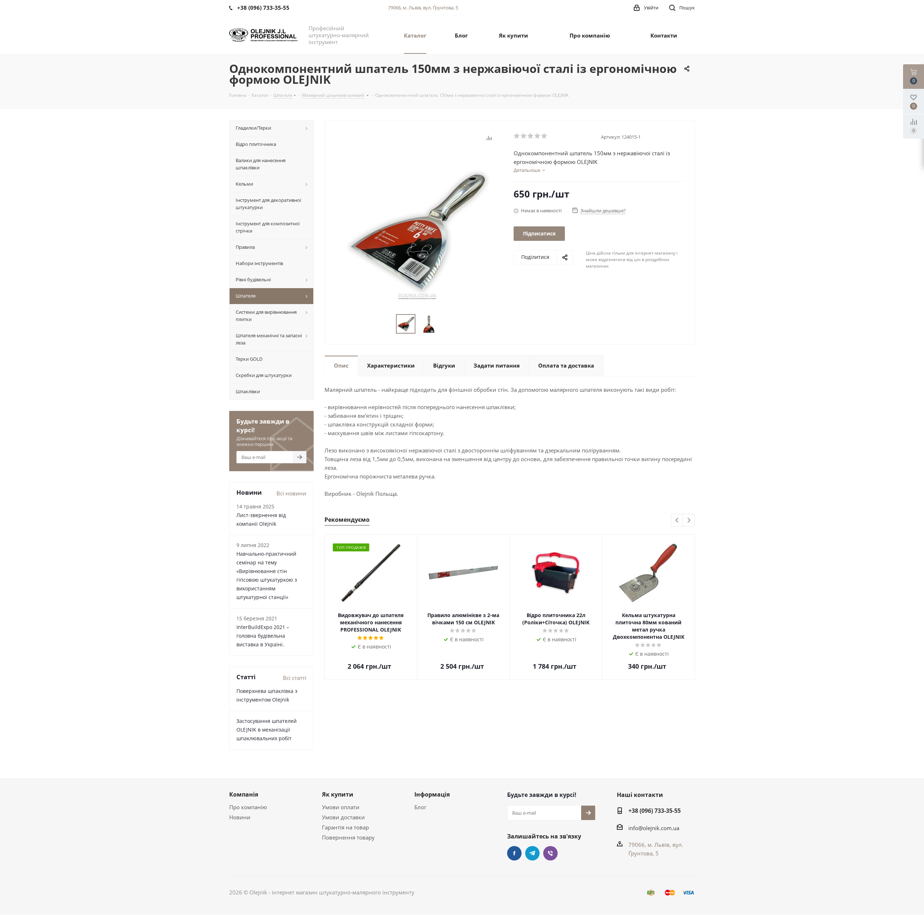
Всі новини (291, 493)
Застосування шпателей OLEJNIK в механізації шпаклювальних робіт (266, 729)
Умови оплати (340, 807)
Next (689, 520)
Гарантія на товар (345, 827)
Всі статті (294, 677)
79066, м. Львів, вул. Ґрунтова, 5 (423, 7)
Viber (550, 853)
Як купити (337, 794)
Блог (420, 807)
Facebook (514, 853)
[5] (544, 136)
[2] (523, 136)
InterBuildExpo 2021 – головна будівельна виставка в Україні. (262, 636)
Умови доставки (343, 817)
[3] (530, 136)
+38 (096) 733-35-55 (654, 811)
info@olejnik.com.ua (653, 828)
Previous (677, 520)
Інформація (432, 794)
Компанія (243, 794)
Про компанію (248, 807)
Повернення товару (348, 837)
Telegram (532, 853)
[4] (537, 136)
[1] (517, 136)
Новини (239, 817)
